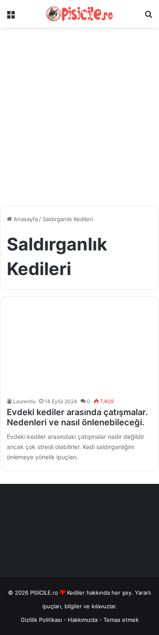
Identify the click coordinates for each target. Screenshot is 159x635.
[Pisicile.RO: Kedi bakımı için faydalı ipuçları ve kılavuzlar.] (80, 14)
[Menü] (10, 17)
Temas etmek (121, 619)
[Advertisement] (79, 119)
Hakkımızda (83, 619)
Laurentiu (24, 401)
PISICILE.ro (45, 592)
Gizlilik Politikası (41, 619)
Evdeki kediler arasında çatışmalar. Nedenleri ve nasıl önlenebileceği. (77, 417)
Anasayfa (25, 219)
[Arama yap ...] (148, 17)
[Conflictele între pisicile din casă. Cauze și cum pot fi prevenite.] (79, 349)
